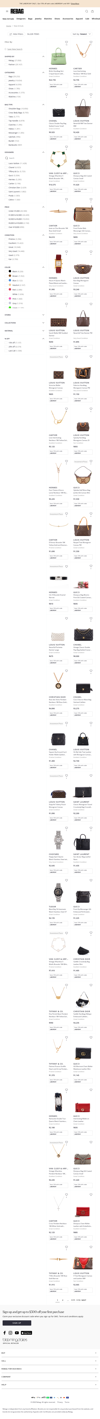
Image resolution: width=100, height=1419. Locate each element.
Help (4, 1385)
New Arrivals (8, 19)
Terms (67, 1402)
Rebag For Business (12, 1369)
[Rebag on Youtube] (17, 1333)
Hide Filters (18, 34)
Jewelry (38, 18)
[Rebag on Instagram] (10, 1332)
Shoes (57, 18)
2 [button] (62, 1300)
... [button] (68, 1300)
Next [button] (84, 1300)
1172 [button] (78, 1300)
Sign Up (17, 1323)
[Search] (86, 11)
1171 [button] (73, 1300)
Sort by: (80, 34)
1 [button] (57, 1300)
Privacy (60, 1402)
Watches (48, 18)
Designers (21, 18)
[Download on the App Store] (26, 1333)
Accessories (68, 18)
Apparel (79, 18)
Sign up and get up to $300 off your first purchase (33, 1312)
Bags (30, 18)
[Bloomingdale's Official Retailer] (15, 1340)
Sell (4, 1361)
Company (6, 1377)
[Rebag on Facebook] (5, 1333)
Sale (87, 18)
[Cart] (92, 11)
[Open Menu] (7, 11)
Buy (3, 1353)
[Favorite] (91, 304)
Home (8, 26)
